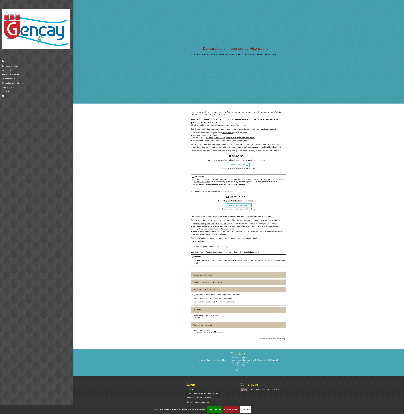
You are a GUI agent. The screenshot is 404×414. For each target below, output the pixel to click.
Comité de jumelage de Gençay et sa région (264, 389)
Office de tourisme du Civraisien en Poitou (202, 394)
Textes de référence (202, 275)
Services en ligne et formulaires (209, 282)
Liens (191, 384)
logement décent (210, 135)
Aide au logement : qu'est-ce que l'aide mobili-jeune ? (214, 298)
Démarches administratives (218, 55)
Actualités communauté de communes (201, 398)
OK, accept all (215, 409)
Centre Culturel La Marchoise (198, 402)
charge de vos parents (202, 182)
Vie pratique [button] (7, 70)
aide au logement (236, 129)
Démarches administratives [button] (13, 83)
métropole (197, 229)
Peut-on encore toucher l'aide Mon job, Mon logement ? (214, 302)
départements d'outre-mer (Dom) (222, 229)
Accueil (195, 55)
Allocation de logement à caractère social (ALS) (211, 224)
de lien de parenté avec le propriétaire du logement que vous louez (230, 138)
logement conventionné (208, 234)
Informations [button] (7, 87)
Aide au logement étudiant (205, 330)
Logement (217, 112)
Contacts (238, 353)
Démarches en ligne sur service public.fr (260, 55)
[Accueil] (36, 29)
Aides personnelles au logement (240, 112)
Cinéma (190, 389)
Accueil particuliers (200, 112)
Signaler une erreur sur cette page (273, 339)
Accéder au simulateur (238, 164)
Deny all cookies (231, 409)
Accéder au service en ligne (238, 205)
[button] (36, 61)
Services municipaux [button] (10, 66)
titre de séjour (228, 133)
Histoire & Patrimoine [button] (11, 75)
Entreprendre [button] (7, 79)
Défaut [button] (5, 92)
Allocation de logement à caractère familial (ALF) (211, 226)
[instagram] (238, 370)
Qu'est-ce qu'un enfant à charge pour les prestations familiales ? (217, 295)
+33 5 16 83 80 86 (238, 365)
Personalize (245, 409)
